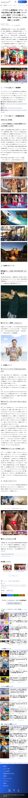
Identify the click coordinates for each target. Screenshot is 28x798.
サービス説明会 (6, 771)
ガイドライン (6, 780)
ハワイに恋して (23, 585)
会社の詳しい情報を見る (14, 603)
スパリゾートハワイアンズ (13, 585)
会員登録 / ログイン (22, 1)
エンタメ (10, 5)
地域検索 (5, 5)
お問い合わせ (6, 785)
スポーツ (15, 5)
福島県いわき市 (9, 590)
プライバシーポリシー (7, 778)
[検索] (15, 2)
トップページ (4, 762)
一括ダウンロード (14, 575)
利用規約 (5, 775)
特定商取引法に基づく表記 (8, 773)
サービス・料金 (6, 768)
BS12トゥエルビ (4, 585)
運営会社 (5, 766)
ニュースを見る (23, 610)
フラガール (4, 587)
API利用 (4, 783)
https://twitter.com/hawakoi (15, 108)
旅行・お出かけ (16, 581)
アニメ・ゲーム (21, 5)
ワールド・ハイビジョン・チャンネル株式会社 (10, 25)
